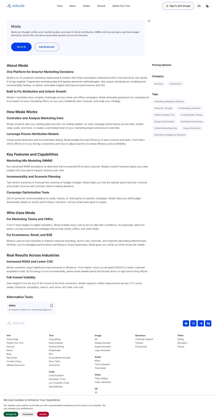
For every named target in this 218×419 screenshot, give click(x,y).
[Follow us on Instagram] (193, 323)
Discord (101, 6)
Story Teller (54, 361)
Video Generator (103, 382)
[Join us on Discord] (186, 323)
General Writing (56, 346)
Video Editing (101, 378)
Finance (139, 343)
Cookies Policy (14, 361)
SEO (51, 354)
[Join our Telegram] (201, 323)
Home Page (12, 339)
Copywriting (55, 339)
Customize (28, 414)
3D (96, 392)
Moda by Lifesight (163, 108)
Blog (9, 354)
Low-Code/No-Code (59, 383)
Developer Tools (57, 379)
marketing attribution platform (169, 101)
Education (182, 343)
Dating (181, 339)
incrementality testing (191, 115)
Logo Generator (102, 350)
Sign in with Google (180, 5)
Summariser (54, 365)
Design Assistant (103, 343)
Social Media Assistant (59, 357)
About (9, 350)
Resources (12, 357)
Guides (86, 6)
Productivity (175, 83)
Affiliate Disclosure (16, 365)
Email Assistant (56, 343)
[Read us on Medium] (208, 323)
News (73, 6)
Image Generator (103, 346)
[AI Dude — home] (15, 6)
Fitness (181, 346)
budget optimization (164, 121)
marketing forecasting (192, 121)
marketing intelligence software (170, 134)
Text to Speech (102, 364)
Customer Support (144, 339)
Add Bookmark (47, 46)
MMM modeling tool (164, 115)
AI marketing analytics (189, 108)
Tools (60, 6)
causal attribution (192, 128)
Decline (43, 414)
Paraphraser (55, 350)
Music (97, 360)
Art (96, 339)
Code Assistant (56, 375)
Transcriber (100, 368)
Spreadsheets (56, 386)
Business (158, 83)
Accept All (11, 414)
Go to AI (21, 46)
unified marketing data (165, 128)
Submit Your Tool (121, 6)
